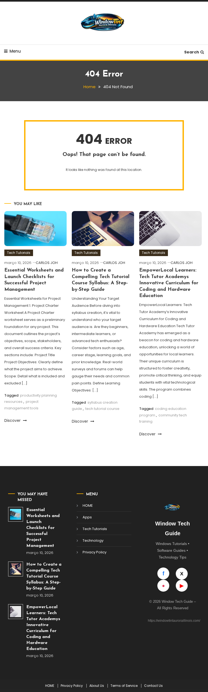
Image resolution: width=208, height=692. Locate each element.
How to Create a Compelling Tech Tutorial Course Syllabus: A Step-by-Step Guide (43, 576)
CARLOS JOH (47, 262)
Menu (15, 51)
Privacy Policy (94, 552)
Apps (87, 517)
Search (191, 52)
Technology (93, 540)
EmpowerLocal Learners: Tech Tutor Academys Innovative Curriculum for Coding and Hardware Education (168, 283)
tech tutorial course (102, 408)
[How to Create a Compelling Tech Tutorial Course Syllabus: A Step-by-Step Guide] (15, 569)
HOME (88, 505)
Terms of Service (124, 686)
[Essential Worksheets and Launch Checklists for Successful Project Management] (15, 514)
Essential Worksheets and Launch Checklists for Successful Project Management (43, 528)
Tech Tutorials (18, 252)
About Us (96, 686)
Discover (13, 420)
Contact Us (153, 686)
